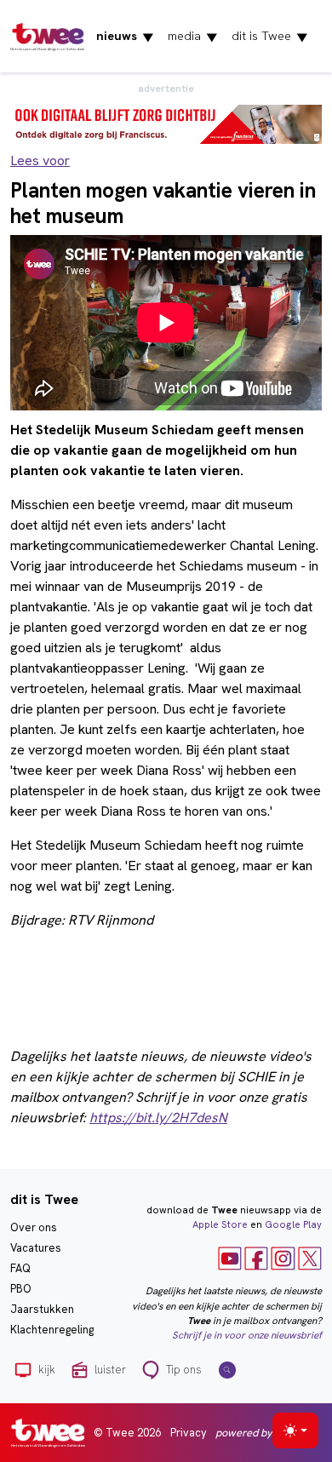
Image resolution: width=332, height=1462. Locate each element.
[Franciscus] (166, 123)
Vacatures (35, 1248)
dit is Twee (270, 36)
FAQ (20, 1268)
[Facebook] (256, 1257)
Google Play (293, 1224)
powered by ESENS (260, 1432)
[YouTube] (230, 1257)
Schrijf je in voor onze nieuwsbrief (247, 1335)
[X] (310, 1257)
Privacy (188, 1432)
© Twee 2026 (127, 1432)
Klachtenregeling (52, 1329)
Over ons (33, 1227)
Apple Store (220, 1224)
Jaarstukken (42, 1309)
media (193, 36)
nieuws (125, 36)
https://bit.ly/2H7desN (158, 1118)
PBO (20, 1288)
